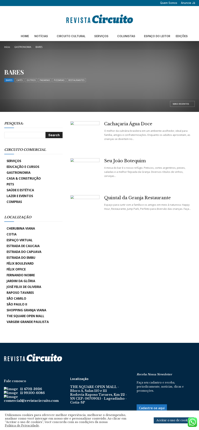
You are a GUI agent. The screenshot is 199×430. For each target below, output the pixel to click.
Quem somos (168, 2)
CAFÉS (19, 80)
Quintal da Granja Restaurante (137, 197)
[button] (7, 2)
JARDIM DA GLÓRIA (21, 281)
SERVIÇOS (101, 36)
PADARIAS (45, 80)
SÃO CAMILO (16, 298)
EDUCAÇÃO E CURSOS (23, 167)
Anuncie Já (188, 2)
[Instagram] (19, 3)
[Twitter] (25, 3)
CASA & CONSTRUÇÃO (24, 178)
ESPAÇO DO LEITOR (157, 36)
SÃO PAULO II (17, 304)
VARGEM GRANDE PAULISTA (28, 322)
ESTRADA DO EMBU (21, 257)
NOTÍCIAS (41, 36)
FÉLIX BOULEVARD (20, 263)
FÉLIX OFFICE (16, 269)
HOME (25, 36)
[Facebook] (13, 3)
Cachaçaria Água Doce (128, 123)
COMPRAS (14, 202)
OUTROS (31, 80)
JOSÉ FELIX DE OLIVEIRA (24, 287)
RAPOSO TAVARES (20, 292)
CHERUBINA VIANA (21, 228)
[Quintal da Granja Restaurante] (85, 209)
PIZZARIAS (59, 80)
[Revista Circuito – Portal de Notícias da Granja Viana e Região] (99, 19)
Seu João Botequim (125, 160)
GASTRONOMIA (22, 47)
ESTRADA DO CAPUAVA (24, 252)
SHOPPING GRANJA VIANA (26, 310)
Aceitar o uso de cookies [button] (173, 420)
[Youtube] (32, 3)
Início (7, 47)
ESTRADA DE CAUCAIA (23, 246)
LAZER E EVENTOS (20, 196)
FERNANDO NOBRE (21, 275)
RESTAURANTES (76, 80)
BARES (9, 80)
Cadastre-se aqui (152, 408)
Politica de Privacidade (22, 425)
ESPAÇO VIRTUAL (20, 240)
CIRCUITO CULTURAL (71, 36)
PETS (10, 184)
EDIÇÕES (182, 36)
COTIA (12, 234)
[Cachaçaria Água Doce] (85, 135)
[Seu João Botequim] (85, 172)
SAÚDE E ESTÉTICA (20, 190)
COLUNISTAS (126, 36)
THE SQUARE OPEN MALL (25, 316)
